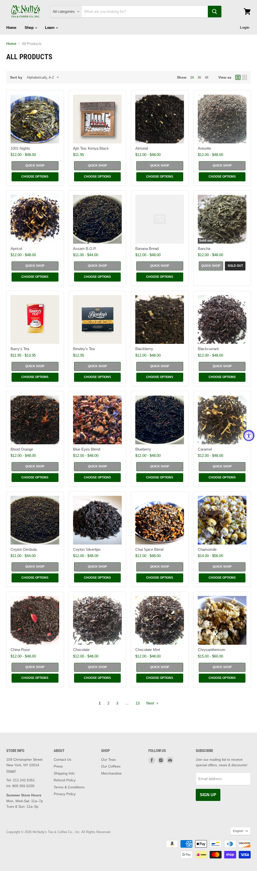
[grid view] (237, 77)
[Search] (214, 11)
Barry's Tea (20, 349)
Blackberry (144, 349)
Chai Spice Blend (149, 549)
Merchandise (111, 773)
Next (150, 703)
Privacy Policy (65, 794)
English (238, 831)
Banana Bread (147, 248)
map (11, 771)
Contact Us (62, 759)
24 (192, 77)
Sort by (16, 77)
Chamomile (207, 549)
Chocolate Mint (147, 649)
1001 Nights (20, 148)
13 (138, 703)
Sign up (208, 795)
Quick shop (34, 165)
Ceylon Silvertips (87, 549)
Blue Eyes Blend (86, 449)
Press (58, 766)
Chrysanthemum (211, 649)
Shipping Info (64, 773)
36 (199, 77)
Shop (29, 27)
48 (206, 77)
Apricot (16, 248)
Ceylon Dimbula (24, 549)
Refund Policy (65, 780)
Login (244, 27)
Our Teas (108, 759)
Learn (50, 27)
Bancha (204, 248)
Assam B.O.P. (84, 248)
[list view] (244, 77)
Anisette (204, 148)
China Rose (20, 649)
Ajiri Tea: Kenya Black (91, 148)
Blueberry (143, 449)
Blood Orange (22, 449)
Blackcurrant (208, 349)
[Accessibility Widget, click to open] (248, 435)
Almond (141, 148)
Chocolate (81, 649)
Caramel (205, 449)
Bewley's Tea (84, 349)
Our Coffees (110, 766)
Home (11, 27)
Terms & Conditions (69, 787)
